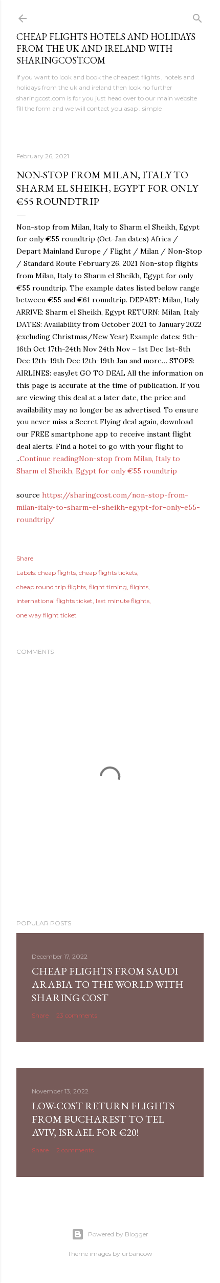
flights (139, 587)
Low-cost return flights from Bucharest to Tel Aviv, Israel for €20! (103, 1119)
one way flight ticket (46, 615)
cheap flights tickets (108, 572)
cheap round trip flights (51, 587)
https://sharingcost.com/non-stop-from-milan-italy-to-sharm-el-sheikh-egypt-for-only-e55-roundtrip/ (108, 507)
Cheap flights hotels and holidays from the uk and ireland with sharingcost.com (105, 48)
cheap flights (57, 572)
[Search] (197, 16)
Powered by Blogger (118, 1234)
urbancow (137, 1253)
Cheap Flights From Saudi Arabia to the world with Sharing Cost (108, 984)
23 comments (76, 1015)
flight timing (108, 587)
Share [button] (24, 558)
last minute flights (122, 601)
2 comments (75, 1150)
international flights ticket (54, 601)
